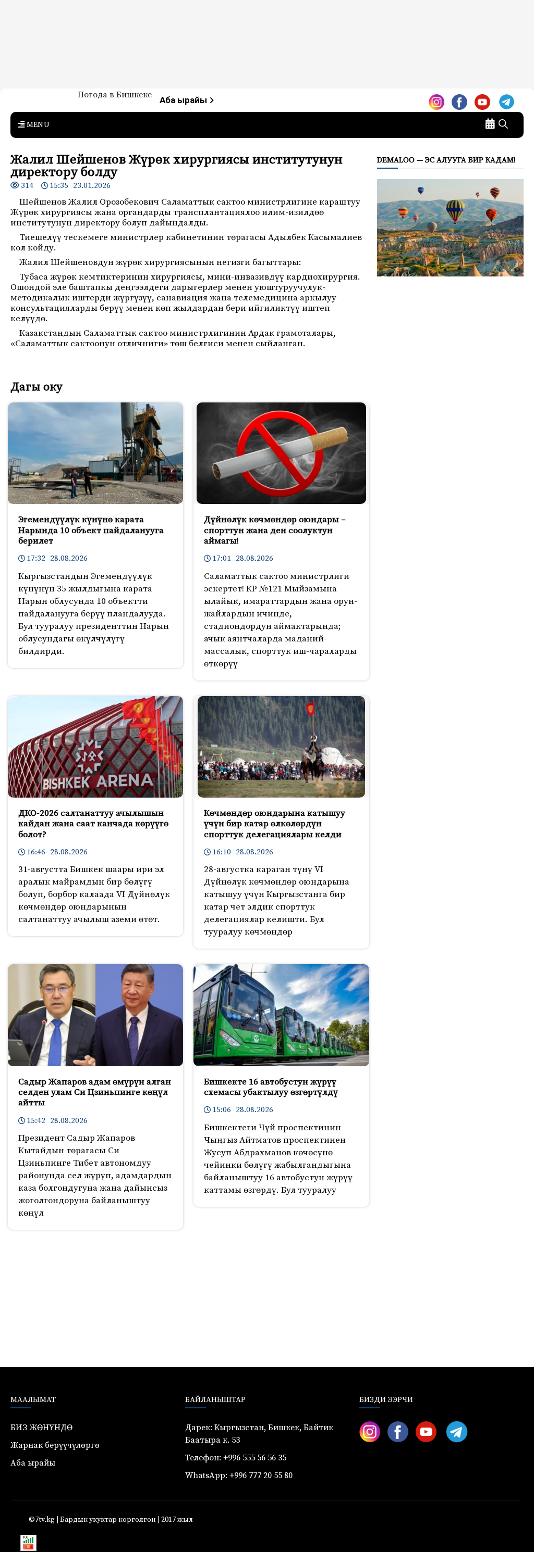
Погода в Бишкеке (115, 95)
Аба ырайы (184, 100)
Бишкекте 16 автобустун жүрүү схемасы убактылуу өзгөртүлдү (271, 1087)
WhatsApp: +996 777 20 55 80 (239, 1475)
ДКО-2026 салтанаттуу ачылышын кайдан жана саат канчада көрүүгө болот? (93, 823)
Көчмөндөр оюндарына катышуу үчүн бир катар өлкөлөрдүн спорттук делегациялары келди (274, 823)
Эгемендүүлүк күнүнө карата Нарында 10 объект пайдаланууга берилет (91, 530)
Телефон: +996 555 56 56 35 (235, 1458)
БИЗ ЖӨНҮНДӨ (41, 1427)
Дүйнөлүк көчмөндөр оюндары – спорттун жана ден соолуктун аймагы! (275, 530)
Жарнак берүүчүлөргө (55, 1445)
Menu (37, 125)
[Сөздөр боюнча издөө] (503, 125)
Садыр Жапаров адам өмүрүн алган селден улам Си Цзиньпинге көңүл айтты (94, 1092)
